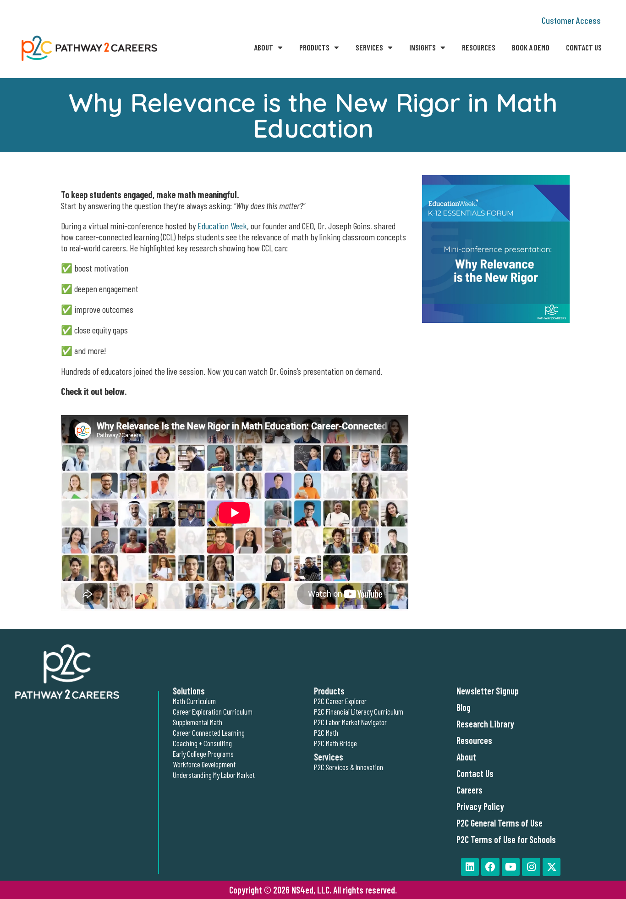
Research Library (485, 723)
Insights (422, 47)
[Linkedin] (470, 867)
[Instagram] (531, 867)
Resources (478, 47)
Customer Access (571, 20)
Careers (469, 789)
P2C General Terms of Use (499, 822)
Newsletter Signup (487, 690)
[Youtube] (511, 867)
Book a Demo (530, 47)
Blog (463, 707)
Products (314, 47)
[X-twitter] (552, 867)
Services (369, 47)
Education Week (222, 225)
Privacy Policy (480, 806)
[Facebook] (490, 867)
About (263, 47)
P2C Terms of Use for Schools (506, 839)
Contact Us (584, 47)
